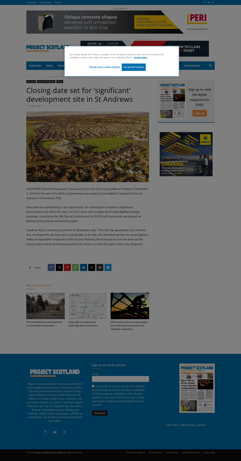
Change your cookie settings (104, 67)
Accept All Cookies (134, 67)
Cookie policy (140, 57)
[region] (121, 61)
